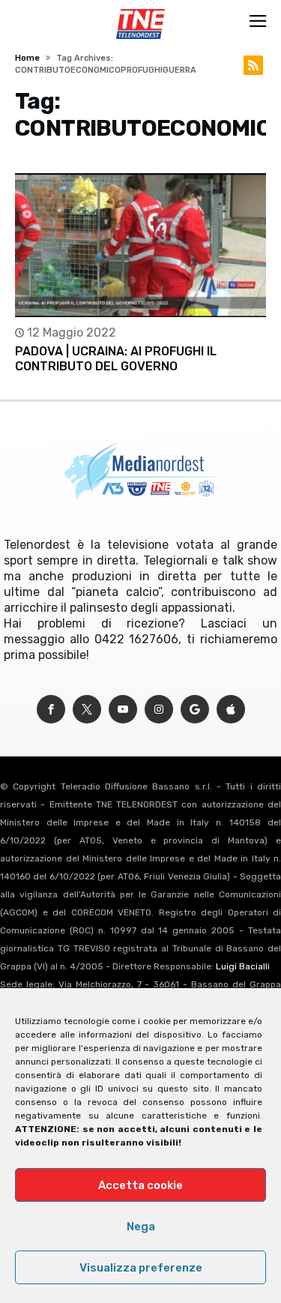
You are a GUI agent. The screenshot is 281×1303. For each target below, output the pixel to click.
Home (27, 58)
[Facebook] (51, 709)
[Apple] (231, 709)
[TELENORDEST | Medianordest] (140, 9)
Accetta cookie (140, 1185)
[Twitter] (87, 709)
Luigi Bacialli (243, 966)
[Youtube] (123, 709)
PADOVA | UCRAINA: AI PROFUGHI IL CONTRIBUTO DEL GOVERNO (116, 358)
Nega (141, 1226)
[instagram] (159, 709)
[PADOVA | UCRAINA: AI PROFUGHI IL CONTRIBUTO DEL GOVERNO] (140, 245)
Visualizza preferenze (140, 1268)
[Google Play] (195, 709)
